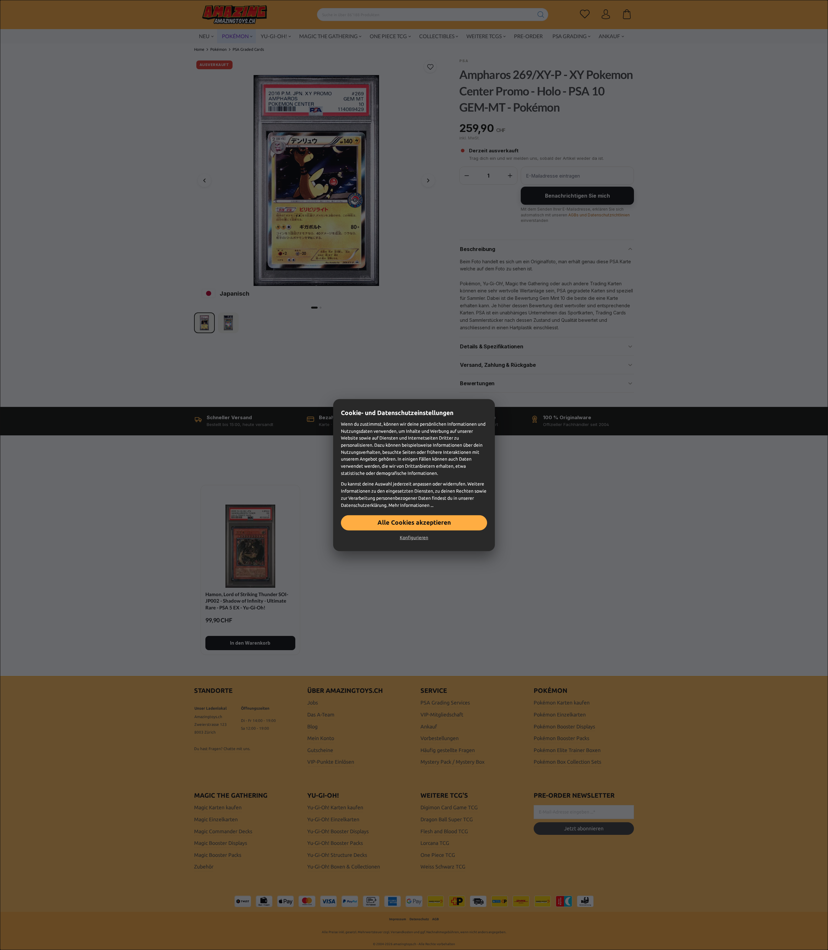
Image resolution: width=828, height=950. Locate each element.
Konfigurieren (414, 537)
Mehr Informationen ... (410, 505)
